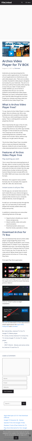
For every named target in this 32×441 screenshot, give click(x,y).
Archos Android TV (15, 336)
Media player (13, 333)
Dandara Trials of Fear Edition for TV (15, 425)
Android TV (16, 331)
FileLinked (7, 2)
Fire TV (22, 331)
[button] (22, 2)
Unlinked (14, 326)
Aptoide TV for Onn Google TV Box (14, 423)
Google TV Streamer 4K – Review (14, 420)
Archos (6, 336)
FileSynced (5, 326)
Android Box (8, 331)
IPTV (5, 343)
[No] (30, 435)
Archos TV (19, 338)
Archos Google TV (10, 338)
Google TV (5, 333)
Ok (16, 438)
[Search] (24, 403)
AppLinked (20, 324)
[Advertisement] (16, 21)
